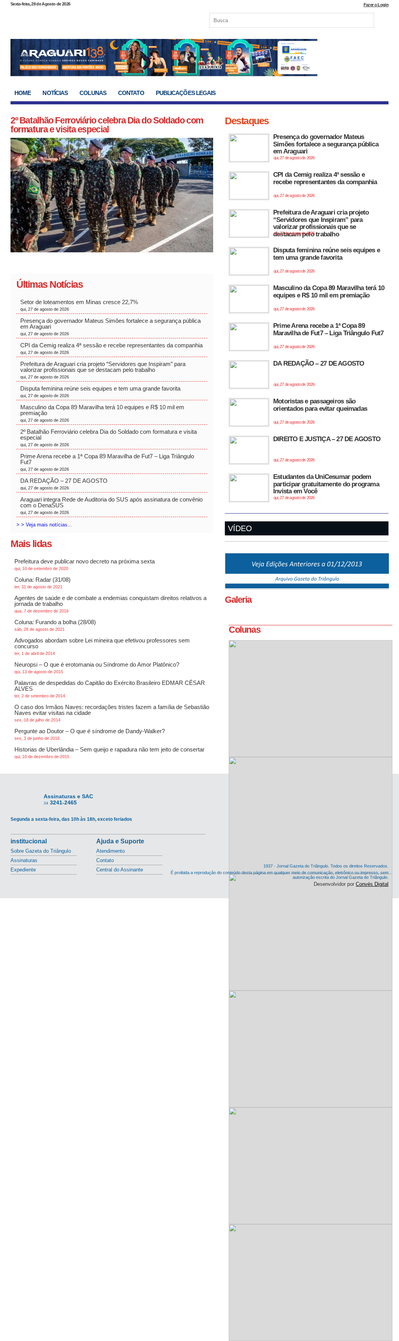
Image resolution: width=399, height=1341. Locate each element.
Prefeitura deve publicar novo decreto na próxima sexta (84, 564)
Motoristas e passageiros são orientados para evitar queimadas (320, 411)
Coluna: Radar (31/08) (42, 582)
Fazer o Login (376, 4)
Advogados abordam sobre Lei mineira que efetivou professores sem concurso (102, 646)
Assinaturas (24, 860)
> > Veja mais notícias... (44, 525)
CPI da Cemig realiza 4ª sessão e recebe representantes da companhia (111, 348)
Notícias (55, 93)
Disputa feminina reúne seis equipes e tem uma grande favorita (100, 391)
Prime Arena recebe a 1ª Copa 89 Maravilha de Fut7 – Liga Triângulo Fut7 (107, 462)
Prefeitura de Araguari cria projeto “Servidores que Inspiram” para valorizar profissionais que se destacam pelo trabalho (102, 370)
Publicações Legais (186, 93)
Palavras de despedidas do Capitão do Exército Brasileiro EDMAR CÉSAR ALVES (109, 688)
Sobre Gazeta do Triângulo (41, 851)
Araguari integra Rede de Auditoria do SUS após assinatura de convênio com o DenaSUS (111, 505)
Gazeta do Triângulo (92, 19)
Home (22, 93)
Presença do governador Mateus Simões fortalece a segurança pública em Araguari (110, 326)
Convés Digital (372, 884)
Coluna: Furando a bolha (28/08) (55, 625)
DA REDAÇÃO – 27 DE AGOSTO (64, 483)
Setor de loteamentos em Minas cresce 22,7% (80, 305)
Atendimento (110, 851)
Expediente (23, 870)
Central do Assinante (119, 870)
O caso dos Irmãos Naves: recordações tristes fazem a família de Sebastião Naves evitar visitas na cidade (111, 713)
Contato (131, 93)
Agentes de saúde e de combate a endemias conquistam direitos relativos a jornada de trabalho (110, 604)
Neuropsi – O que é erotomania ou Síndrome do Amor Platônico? (96, 667)
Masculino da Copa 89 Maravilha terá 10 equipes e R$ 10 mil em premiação (102, 413)
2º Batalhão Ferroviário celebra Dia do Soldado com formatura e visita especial (107, 124)
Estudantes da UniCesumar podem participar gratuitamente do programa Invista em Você (326, 486)
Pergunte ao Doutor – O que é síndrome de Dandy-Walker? (89, 734)
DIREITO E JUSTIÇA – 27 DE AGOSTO (326, 448)
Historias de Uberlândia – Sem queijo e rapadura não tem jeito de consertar (109, 752)
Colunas (92, 93)
